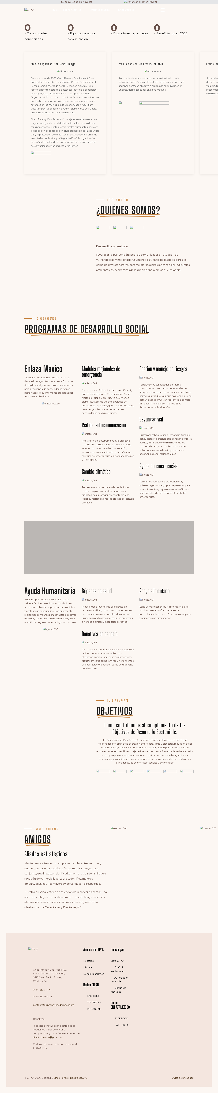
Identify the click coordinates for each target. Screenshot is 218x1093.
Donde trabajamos (93, 974)
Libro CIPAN (117, 960)
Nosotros (88, 960)
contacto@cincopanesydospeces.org (53, 1005)
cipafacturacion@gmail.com (48, 1037)
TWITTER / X (93, 1002)
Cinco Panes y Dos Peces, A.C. (70, 1077)
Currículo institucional (117, 969)
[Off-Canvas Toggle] (162, 10)
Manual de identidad (118, 990)
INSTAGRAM (93, 1009)
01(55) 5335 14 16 (42, 989)
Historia (87, 967)
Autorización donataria (119, 979)
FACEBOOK (93, 996)
